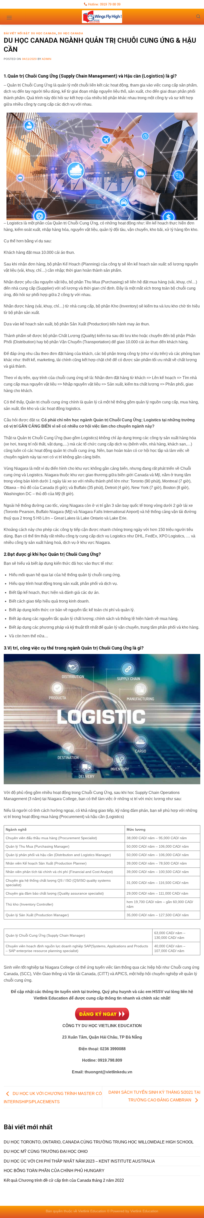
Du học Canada (70, 33)
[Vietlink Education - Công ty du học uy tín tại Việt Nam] (102, 17)
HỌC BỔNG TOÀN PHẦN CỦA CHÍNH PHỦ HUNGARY (54, 1171)
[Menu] (9, 15)
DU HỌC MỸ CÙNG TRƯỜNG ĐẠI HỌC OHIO (46, 1151)
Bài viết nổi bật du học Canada (30, 33)
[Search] (198, 16)
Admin (46, 58)
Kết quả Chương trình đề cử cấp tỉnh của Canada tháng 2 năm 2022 (64, 1180)
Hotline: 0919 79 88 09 (103, 4)
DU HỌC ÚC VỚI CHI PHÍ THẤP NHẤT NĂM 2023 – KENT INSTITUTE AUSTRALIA (79, 1161)
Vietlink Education (144, 1211)
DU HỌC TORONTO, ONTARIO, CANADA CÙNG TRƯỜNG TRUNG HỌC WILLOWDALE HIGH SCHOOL (99, 1142)
